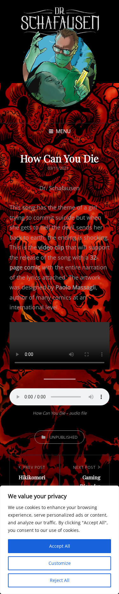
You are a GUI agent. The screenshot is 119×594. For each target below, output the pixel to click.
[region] (59, 540)
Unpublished (63, 437)
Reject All (59, 580)
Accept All (59, 546)
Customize (60, 563)
